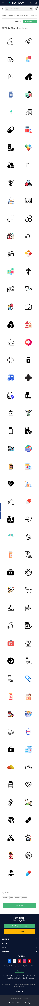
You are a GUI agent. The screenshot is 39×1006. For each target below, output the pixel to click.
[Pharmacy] (28, 271)
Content (5, 939)
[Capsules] (10, 430)
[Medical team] (28, 713)
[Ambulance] (10, 377)
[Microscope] (10, 112)
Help (4, 947)
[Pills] (28, 200)
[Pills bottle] (10, 784)
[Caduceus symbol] (10, 182)
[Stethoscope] (28, 289)
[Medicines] (28, 395)
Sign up (19, 971)
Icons (4, 15)
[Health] (10, 625)
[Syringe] (10, 200)
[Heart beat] (10, 483)
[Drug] (10, 165)
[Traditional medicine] (28, 802)
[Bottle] (10, 519)
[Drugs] (28, 58)
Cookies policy (31, 976)
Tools (4, 943)
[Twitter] (14, 961)
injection (17, 897)
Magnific (11, 1003)
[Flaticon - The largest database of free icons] (17, 3)
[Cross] (10, 359)
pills (11, 897)
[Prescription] (28, 554)
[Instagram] (24, 961)
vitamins (5, 897)
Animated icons (22, 15)
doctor (24, 897)
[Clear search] (26, 9)
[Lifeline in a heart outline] (28, 519)
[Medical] (10, 607)
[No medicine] (28, 855)
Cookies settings (28, 978)
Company (5, 952)
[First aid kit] (28, 306)
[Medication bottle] (10, 94)
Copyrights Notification (13, 978)
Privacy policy (21, 976)
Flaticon (19, 1003)
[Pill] (28, 41)
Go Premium (19, 931)
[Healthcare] (10, 802)
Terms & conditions (9, 976)
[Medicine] (10, 41)
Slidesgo (28, 1003)
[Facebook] (9, 961)
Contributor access (19, 926)
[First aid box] (10, 643)
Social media (20, 956)
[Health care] (10, 536)
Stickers (11, 15)
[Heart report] (28, 165)
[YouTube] (29, 961)
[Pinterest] (19, 961)
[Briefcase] (10, 76)
